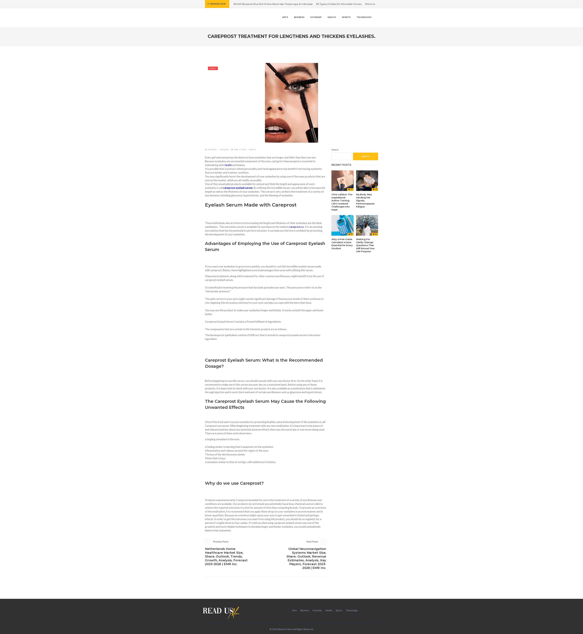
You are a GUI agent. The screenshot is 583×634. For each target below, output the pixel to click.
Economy (317, 610)
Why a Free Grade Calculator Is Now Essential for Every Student (342, 244)
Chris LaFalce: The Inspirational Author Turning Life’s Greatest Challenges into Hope (341, 202)
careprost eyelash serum (238, 187)
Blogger (224, 149)
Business (304, 610)
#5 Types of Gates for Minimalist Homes (338, 4)
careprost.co (296, 226)
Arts (294, 610)
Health (213, 68)
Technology (352, 610)
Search (335, 149)
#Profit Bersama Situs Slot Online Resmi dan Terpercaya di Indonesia (273, 4)
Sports (339, 610)
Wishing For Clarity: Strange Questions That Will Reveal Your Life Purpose (365, 245)
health (228, 165)
